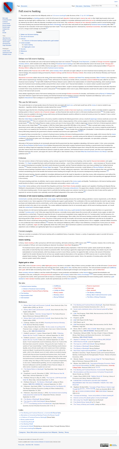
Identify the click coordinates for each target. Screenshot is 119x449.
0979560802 (90, 331)
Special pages (6, 41)
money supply (77, 181)
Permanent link (6, 43)
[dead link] (98, 367)
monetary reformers (28, 272)
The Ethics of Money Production (96, 297)
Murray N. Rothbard (106, 93)
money (94, 105)
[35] (84, 191)
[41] (52, 269)
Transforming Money (27, 421)
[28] (26, 140)
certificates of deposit (74, 22)
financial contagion (49, 112)
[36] (47, 222)
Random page (6, 27)
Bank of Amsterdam (56, 24)
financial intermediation (98, 161)
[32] (25, 166)
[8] (110, 83)
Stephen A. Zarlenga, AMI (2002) (91, 339)
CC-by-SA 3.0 (84, 15)
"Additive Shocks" (96, 376)
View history (86, 6)
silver (70, 267)
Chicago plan (109, 63)
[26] (81, 131)
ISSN (97, 391)
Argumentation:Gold (27, 295)
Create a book (6, 50)
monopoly (66, 274)
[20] (31, 120)
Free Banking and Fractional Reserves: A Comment (89, 369)
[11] (71, 97)
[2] (60, 26)
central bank (87, 110)
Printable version (7, 54)
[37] (66, 226)
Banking (61, 432)
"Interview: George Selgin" (42, 314)
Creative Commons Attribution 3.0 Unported (40, 441)
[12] (73, 97)
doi (76, 391)
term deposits (87, 22)
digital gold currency (51, 265)
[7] (35, 81)
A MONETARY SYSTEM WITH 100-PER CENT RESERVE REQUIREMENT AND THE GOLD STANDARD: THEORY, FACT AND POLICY (93, 383)
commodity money (62, 210)
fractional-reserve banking (64, 63)
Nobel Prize (81, 77)
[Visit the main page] (8, 7)
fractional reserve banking (99, 24)
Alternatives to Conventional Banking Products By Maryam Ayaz (39, 415)
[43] (92, 274)
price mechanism (67, 136)
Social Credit (30, 116)
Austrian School (42, 145)
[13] (75, 97)
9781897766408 (87, 337)
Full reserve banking (59, 15)
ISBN (33, 331)
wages (35, 224)
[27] (82, 131)
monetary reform (58, 70)
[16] (64, 106)
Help (4, 30)
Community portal (7, 20)
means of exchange (83, 274)
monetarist (71, 77)
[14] (77, 97)
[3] (46, 28)
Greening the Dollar (26, 426)
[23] (87, 124)
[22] (39, 124)
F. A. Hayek (28, 163)
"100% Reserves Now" (56, 373)
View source (79, 6)
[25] (79, 131)
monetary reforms (24, 63)
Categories (22, 432)
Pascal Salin (22, 186)
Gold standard (25, 297)
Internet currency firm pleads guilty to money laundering (90, 397)
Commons (5, 21)
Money (67, 432)
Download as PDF (7, 52)
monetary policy (30, 212)
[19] (42, 115)
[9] (56, 88)
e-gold (23, 269)
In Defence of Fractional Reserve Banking (33, 417)
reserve (83, 18)
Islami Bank (68, 245)
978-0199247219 (40, 331)
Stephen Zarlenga (56, 72)
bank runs (70, 105)
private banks (112, 265)
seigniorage (93, 119)
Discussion (24, 6)
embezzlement (28, 97)
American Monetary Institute (75, 72)
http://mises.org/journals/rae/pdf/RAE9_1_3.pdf (87, 350)
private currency (36, 265)
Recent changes (7, 25)
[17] (66, 106)
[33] (108, 171)
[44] (76, 278)
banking (37, 18)
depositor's (67, 18)
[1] (114, 24)
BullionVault (101, 269)
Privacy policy (21, 444)
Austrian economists (73, 93)
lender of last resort (71, 110)
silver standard (30, 278)
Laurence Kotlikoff (92, 79)
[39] (89, 242)
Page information (7, 45)
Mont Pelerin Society (69, 186)
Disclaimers (37, 444)
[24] (65, 128)
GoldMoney (112, 267)
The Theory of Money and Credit (83, 404)
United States (28, 119)
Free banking (25, 293)
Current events (6, 23)
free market (71, 278)
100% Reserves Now (80, 341)
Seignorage (90, 288)
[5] (26, 74)
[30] (32, 140)
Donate (4, 32)
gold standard (76, 210)
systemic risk (38, 112)
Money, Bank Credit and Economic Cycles (99, 295)
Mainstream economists (26, 77)
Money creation (58, 292)
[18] (102, 111)
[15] (62, 106)
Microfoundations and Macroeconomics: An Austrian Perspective (92, 372)
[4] (71, 61)
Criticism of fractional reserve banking (34, 289)
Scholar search (90, 388)
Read (73, 6)
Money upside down (27, 419)
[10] (70, 97)
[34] (34, 175)
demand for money (40, 218)
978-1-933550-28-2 (37, 384)
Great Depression (84, 61)
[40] (80, 244)
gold (65, 267)
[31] (29, 153)
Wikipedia (38, 428)
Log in (116, 1)
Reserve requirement (93, 286)
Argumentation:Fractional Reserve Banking (35, 291)
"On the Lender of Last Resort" (54, 327)
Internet (85, 272)
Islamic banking (29, 243)
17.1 (28, 403)
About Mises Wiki (29, 444)
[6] (48, 79)
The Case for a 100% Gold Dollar (34, 401)
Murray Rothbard (29, 145)
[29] (28, 140)
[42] (90, 274)
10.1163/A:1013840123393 (86, 391)
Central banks (23, 199)
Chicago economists (104, 61)
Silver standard (91, 290)
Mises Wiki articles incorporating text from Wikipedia (42, 432)
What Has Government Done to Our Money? (94, 151)
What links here (7, 38)
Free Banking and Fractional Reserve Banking (87, 305)
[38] (88, 242)
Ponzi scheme (64, 97)
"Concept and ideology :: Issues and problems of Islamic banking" (93, 395)
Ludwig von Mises (59, 290)
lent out (91, 20)
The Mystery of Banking (94, 292)
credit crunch (74, 183)
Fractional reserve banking (28, 286)
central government (46, 274)
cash (89, 18)
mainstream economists (93, 26)
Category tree (6, 29)
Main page (5, 18)
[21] (28, 122)
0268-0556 (102, 391)
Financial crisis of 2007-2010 (40, 70)
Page (18, 6)
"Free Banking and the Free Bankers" (53, 386)
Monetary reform (59, 295)
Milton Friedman (101, 77)
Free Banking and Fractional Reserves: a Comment (36, 413)
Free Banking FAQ (26, 424)
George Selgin (47, 167)
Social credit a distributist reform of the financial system (90, 309)
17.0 (25, 403)
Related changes (7, 40)
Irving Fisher (57, 288)
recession (61, 66)
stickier (113, 222)
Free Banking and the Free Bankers (39, 403)
